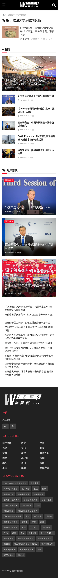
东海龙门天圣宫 (11, 488)
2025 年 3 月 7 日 (13, 88)
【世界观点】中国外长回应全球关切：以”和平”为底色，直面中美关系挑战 (28, 81)
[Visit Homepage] (29, 5)
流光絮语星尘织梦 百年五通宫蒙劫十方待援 (27, 322)
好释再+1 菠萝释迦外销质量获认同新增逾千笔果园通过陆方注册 (29, 357)
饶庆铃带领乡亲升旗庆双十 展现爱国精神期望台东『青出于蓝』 (29, 365)
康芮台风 (38, 516)
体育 (4, 447)
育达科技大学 (47, 544)
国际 (4, 457)
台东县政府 (39, 494)
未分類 (24, 457)
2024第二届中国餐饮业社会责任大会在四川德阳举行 (29, 328)
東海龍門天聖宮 (11, 527)
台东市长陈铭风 (11, 505)
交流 (36, 488)
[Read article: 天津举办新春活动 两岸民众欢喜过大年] (29, 278)
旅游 (23, 452)
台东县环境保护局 (11, 499)
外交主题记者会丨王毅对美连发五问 (36, 96)
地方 (4, 462)
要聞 (42, 457)
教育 (23, 442)
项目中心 (26, 39)
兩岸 (44, 488)
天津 (28, 516)
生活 (23, 467)
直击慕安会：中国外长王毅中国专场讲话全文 (36, 124)
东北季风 (35, 483)
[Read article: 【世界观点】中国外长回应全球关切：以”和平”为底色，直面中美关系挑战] (29, 75)
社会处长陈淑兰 (44, 538)
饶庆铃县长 (9, 555)
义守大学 (26, 488)
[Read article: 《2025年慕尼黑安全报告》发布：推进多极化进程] (8, 111)
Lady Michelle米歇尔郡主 (15, 483)
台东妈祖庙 (46, 499)
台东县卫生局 (24, 494)
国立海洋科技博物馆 (12, 516)
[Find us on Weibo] (5, 426)
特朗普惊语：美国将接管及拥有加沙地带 (36, 152)
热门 (23, 462)
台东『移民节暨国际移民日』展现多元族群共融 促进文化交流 (29, 349)
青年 (40, 549)
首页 (4, 14)
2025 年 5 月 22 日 (40, 39)
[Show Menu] (3, 5)
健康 (4, 452)
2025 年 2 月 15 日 (26, 116)
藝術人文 (44, 452)
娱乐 (4, 467)
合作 (38, 505)
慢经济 (49, 516)
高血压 (21, 555)
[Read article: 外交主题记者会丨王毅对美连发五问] (8, 99)
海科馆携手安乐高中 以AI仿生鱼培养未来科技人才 (29, 316)
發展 (22, 533)
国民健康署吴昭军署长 (27, 510)
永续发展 (34, 527)
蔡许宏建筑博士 (27, 549)
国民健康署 (9, 510)
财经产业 (44, 467)
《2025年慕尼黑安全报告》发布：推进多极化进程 (36, 110)
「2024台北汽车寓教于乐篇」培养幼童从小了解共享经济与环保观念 (29, 308)
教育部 (25, 522)
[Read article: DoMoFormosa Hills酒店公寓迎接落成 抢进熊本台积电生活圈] (8, 139)
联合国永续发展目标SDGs (25, 544)
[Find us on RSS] (13, 426)
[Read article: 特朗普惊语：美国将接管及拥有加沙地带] (8, 153)
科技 (42, 447)
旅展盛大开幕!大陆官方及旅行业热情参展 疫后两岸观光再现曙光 (29, 373)
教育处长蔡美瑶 (11, 522)
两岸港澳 (9, 180)
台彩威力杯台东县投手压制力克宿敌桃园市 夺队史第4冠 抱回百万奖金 (29, 336)
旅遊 (42, 522)
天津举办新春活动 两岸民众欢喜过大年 (28, 287)
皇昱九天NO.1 (47, 533)
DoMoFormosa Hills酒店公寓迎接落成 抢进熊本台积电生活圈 (36, 138)
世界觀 (12, 570)
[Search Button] (54, 5)
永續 (24, 527)
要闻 (42, 462)
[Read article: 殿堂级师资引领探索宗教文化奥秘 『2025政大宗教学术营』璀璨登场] (10, 32)
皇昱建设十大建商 (26, 538)
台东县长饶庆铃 (30, 499)
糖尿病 (7, 544)
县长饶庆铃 (9, 494)
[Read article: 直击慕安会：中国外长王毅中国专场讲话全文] (8, 125)
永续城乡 (46, 527)
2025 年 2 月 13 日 (26, 143)
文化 (23, 447)
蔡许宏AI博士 (10, 549)
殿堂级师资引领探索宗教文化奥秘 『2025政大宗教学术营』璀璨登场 (37, 31)
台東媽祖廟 (27, 505)
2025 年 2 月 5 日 (26, 157)
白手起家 (32, 533)
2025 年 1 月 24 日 (13, 294)
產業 (42, 442)
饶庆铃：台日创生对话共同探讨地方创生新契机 (28, 343)
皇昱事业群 (9, 538)
